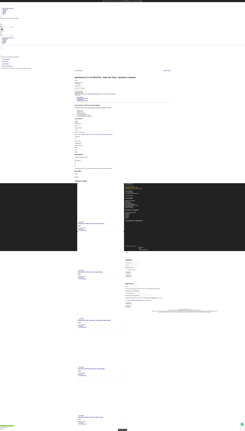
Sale (3, 14)
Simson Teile (5, 9)
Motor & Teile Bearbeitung (8, 8)
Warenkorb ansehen (3, 425)
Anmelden (128, 272)
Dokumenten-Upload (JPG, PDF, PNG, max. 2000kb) (138, 297)
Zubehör (4, 12)
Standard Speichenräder (7, 66)
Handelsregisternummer (132, 295)
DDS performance (6, 59)
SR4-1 (101, 134)
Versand (78, 83)
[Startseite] (13, 6)
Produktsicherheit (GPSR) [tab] (82, 100)
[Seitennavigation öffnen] (2, 30)
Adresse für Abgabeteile (130, 200)
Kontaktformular (128, 190)
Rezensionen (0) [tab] (80, 99)
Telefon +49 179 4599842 (137, 1)
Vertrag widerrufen (122, 429)
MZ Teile (4, 10)
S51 (93, 134)
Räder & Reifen (6, 63)
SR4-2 (104, 134)
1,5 (75, 138)
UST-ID (129, 293)
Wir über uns (127, 201)
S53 (95, 134)
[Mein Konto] (1, 24)
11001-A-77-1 (106, 93)
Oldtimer (4, 11)
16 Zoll (76, 147)
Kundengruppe (130, 290)
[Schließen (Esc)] (7, 427)
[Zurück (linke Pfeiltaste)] (1, 428)
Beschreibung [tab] (80, 97)
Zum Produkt (81, 221)
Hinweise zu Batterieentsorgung (131, 205)
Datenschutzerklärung (143, 249)
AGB (140, 248)
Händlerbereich (128, 202)
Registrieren (128, 275)
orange (76, 151)
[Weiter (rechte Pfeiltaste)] (3, 428)
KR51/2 (87, 134)
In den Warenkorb (79, 92)
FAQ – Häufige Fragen (130, 203)
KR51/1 (84, 134)
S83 (99, 134)
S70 (97, 134)
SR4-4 (111, 134)
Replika (113, 93)
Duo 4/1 (76, 134)
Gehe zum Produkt (82, 230)
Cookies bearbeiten (129, 195)
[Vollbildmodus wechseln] (3, 427)
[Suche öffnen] (1, 25)
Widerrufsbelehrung (129, 206)
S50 (90, 134)
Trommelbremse (78, 143)
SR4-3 (108, 134)
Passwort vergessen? (129, 267)
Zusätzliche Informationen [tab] (82, 98)
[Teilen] (5, 427)
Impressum (141, 247)
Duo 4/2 (80, 134)
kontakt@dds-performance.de (132, 193)
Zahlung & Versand (129, 207)
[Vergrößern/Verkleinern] (1, 427)
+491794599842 (130, 192)
